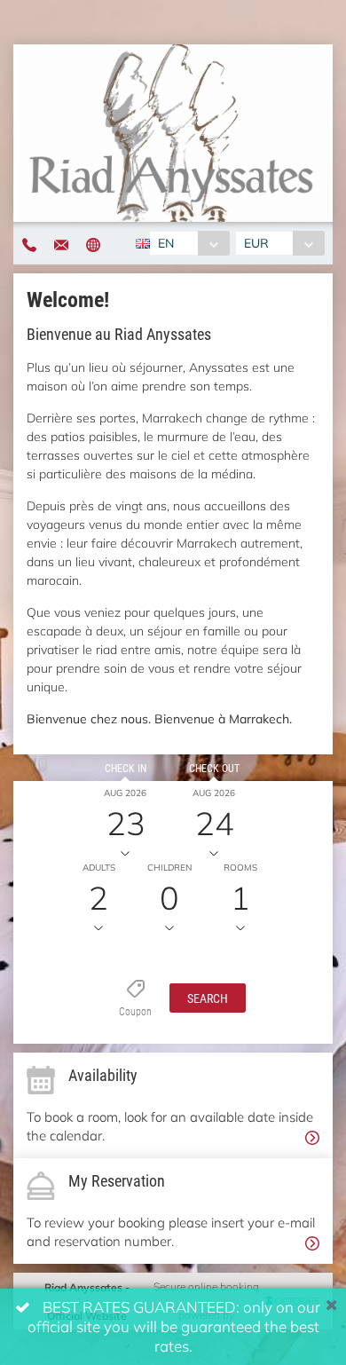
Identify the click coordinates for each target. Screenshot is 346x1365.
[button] (207, 996)
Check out (214, 767)
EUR (256, 242)
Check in (125, 767)
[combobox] (189, 243)
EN (166, 242)
